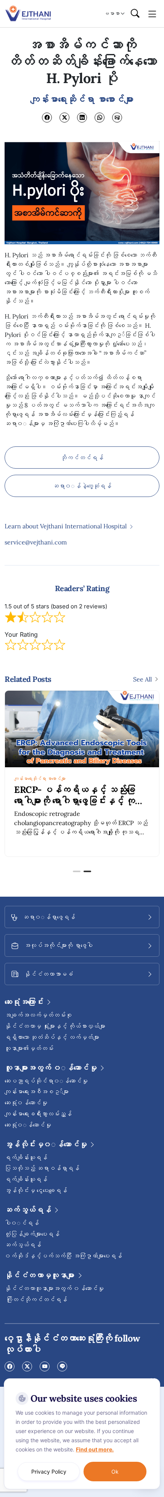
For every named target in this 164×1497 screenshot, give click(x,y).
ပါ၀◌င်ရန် (22, 1223)
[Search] (135, 13)
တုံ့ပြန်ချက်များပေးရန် (32, 1234)
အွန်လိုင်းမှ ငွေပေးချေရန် (36, 1190)
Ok (115, 1471)
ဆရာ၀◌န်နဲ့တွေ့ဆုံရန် (82, 486)
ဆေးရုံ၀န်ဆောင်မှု (26, 1102)
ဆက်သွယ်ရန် (23, 1245)
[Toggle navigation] (152, 13)
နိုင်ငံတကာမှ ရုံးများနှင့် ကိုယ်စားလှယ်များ (55, 1026)
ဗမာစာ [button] (112, 13)
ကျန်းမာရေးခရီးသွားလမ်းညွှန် (38, 1114)
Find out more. (95, 1449)
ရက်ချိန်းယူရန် (26, 1157)
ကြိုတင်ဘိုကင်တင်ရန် (36, 1299)
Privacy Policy (48, 1471)
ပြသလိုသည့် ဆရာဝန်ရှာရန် (42, 1168)
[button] (76, 871)
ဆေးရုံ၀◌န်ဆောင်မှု (28, 1125)
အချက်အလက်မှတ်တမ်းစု (38, 1015)
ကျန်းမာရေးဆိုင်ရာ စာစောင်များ (40, 778)
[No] (152, 1380)
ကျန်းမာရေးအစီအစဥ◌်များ (37, 1091)
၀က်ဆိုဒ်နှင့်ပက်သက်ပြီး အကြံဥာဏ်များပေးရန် (63, 1256)
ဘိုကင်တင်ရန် (82, 457)
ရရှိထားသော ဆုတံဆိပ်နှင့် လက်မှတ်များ (52, 1037)
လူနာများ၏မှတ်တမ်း (29, 1048)
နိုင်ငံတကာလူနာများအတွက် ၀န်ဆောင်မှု (54, 1288)
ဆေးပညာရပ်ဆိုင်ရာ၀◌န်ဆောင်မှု (46, 1081)
